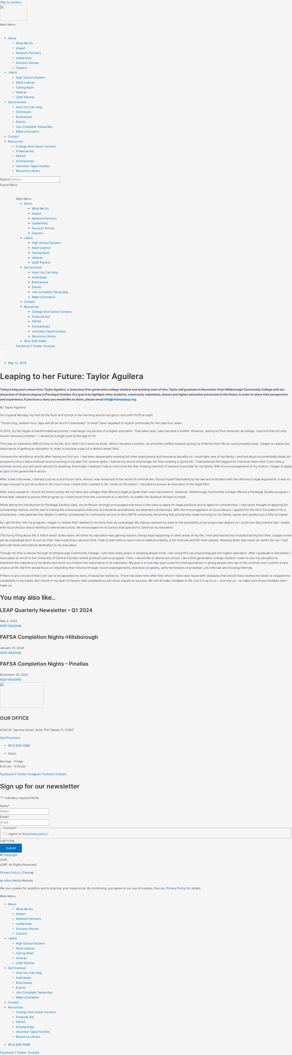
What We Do (24, 43)
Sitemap (28, 872)
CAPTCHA (7, 841)
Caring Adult (24, 87)
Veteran (21, 92)
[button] (146, 27)
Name (5, 806)
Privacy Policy (10, 872)
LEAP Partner (25, 97)
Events (20, 122)
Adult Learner (25, 82)
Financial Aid (25, 151)
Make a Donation (27, 131)
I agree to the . (28, 834)
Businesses (24, 117)
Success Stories (27, 63)
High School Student (30, 77)
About (12, 38)
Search (5, 179)
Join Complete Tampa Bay (34, 127)
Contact (13, 136)
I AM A (12, 72)
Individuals (23, 112)
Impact (20, 48)
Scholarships (25, 161)
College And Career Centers (36, 146)
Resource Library (28, 171)
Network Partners (28, 53)
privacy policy (36, 834)
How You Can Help (29, 107)
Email (4, 817)
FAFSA (20, 156)
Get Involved (17, 102)
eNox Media (12, 880)
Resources (15, 141)
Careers (21, 68)
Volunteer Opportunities (33, 166)
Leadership (24, 58)
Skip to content (10, 2)
